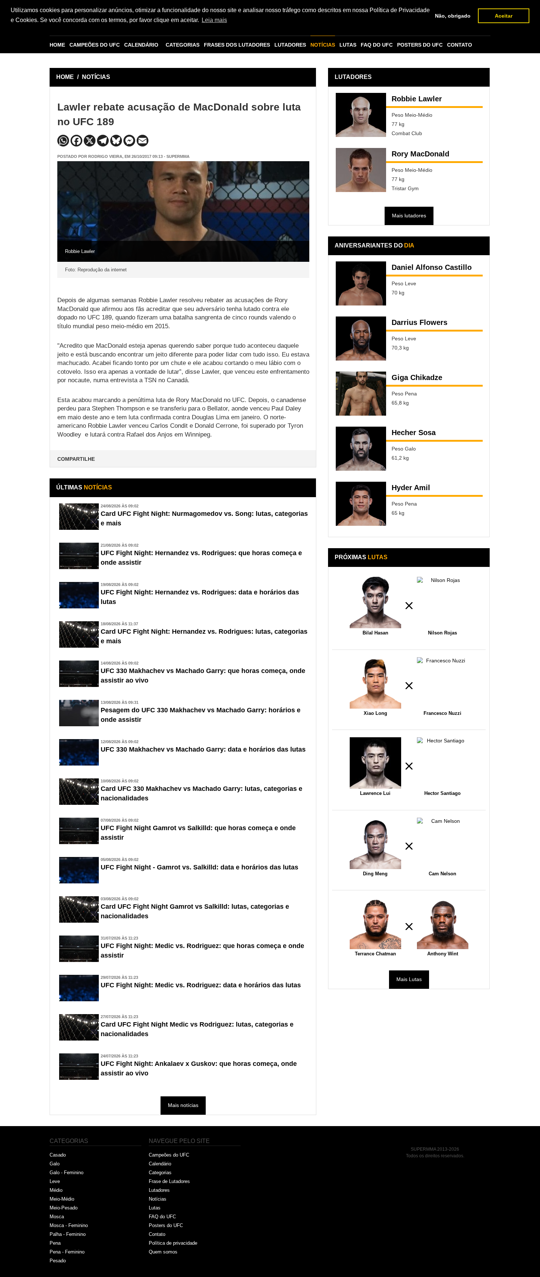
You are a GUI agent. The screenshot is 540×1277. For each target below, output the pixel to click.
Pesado (58, 1260)
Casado (58, 1155)
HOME (57, 45)
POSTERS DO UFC (420, 45)
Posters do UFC (166, 1225)
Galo (55, 1163)
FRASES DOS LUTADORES (237, 45)
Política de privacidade (173, 1243)
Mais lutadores (409, 215)
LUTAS (347, 45)
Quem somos (163, 1252)
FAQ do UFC (162, 1216)
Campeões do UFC (169, 1155)
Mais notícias (183, 1105)
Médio (56, 1190)
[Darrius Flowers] (361, 338)
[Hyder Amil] (361, 504)
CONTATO (459, 45)
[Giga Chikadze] (361, 394)
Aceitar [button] (503, 16)
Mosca (57, 1216)
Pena (55, 1243)
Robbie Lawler (417, 99)
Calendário (160, 1163)
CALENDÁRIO (141, 45)
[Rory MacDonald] (361, 170)
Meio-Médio (62, 1199)
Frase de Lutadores (169, 1181)
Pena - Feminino (67, 1252)
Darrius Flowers (419, 322)
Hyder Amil (411, 488)
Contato (157, 1234)
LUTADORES (290, 45)
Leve (55, 1181)
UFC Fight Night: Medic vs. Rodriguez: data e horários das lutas (201, 985)
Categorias (160, 1172)
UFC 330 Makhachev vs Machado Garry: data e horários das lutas (203, 749)
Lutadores (159, 1190)
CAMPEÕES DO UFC (94, 45)
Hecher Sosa (414, 432)
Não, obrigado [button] (453, 16)
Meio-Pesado (64, 1208)
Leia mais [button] (214, 20)
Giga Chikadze (417, 377)
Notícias (157, 1199)
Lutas (155, 1208)
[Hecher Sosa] (361, 449)
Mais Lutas (409, 979)
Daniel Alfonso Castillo (432, 267)
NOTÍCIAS (322, 45)
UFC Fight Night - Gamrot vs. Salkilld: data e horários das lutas (199, 867)
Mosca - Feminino (69, 1225)
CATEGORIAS (182, 45)
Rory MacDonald (420, 154)
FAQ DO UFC (377, 45)
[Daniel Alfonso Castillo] (361, 283)
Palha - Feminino (68, 1234)
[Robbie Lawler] (361, 115)
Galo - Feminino (66, 1172)
